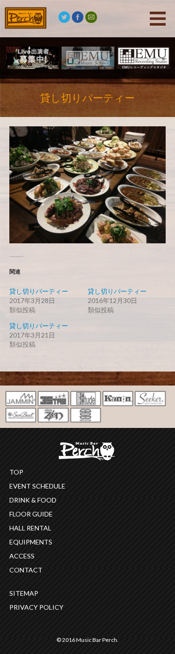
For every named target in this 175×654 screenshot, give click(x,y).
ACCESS (22, 556)
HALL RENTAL (30, 528)
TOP (16, 472)
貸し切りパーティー (38, 291)
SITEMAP (23, 593)
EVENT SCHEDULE (37, 486)
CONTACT (25, 570)
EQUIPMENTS (30, 542)
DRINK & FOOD (32, 500)
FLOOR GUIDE (31, 514)
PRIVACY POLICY (36, 607)
